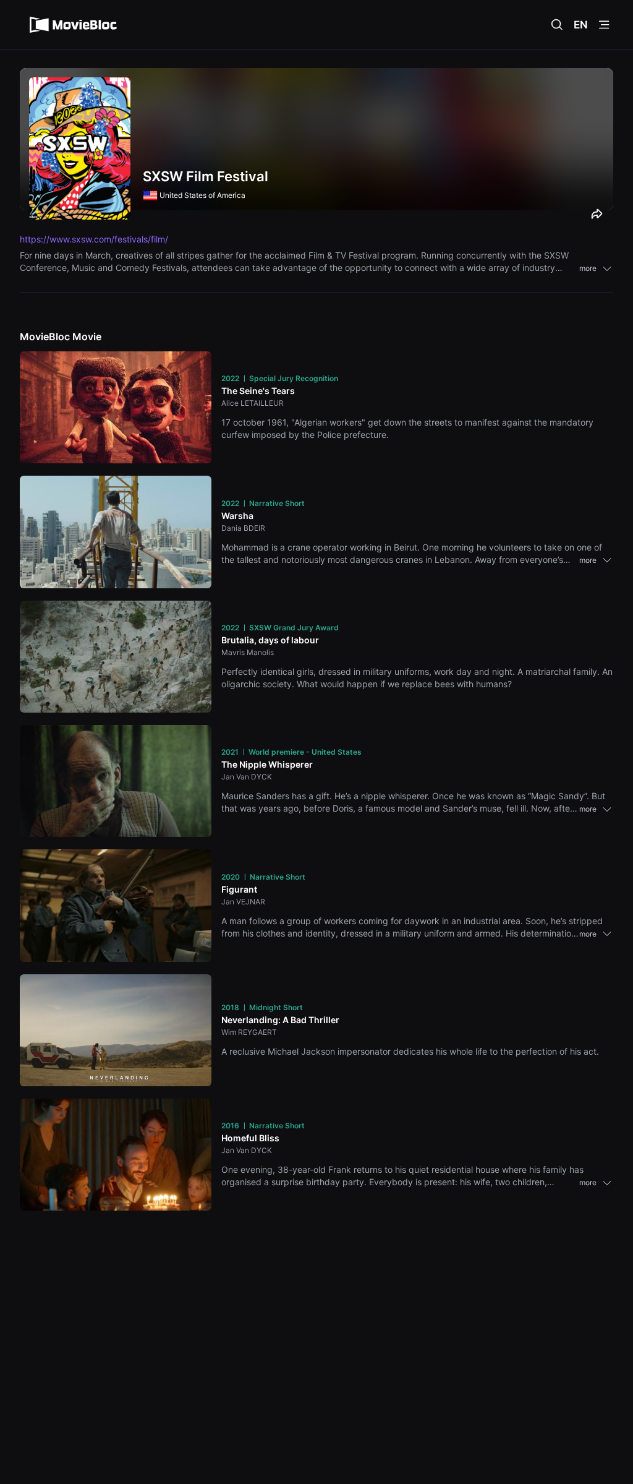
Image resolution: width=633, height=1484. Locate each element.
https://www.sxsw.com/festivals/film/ (94, 239)
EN (581, 25)
